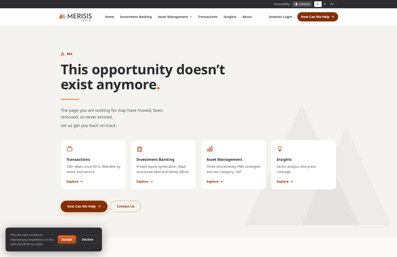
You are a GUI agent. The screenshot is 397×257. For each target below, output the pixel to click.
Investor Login (280, 16)
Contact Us (125, 206)
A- (318, 4)
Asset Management (173, 16)
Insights (230, 16)
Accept (67, 239)
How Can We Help (315, 16)
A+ (332, 4)
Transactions (208, 16)
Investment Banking (136, 16)
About (247, 16)
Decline (87, 239)
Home (109, 16)
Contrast (304, 4)
